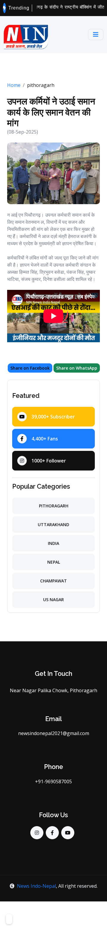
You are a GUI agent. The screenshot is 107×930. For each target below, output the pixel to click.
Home (14, 85)
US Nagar (53, 599)
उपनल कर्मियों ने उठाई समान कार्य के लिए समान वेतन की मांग (51, 112)
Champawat (53, 581)
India (53, 543)
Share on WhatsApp (76, 368)
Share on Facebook (30, 368)
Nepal (53, 562)
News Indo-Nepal (36, 886)
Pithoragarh (53, 506)
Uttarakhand (53, 524)
